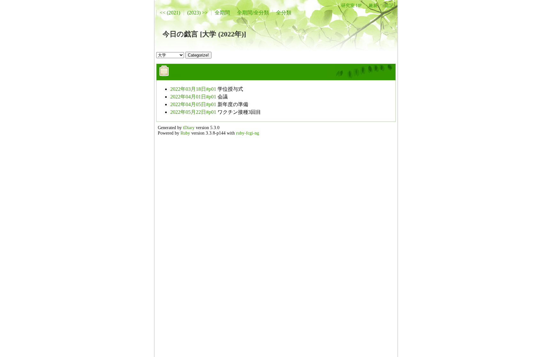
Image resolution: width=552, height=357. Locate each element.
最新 (373, 5)
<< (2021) (170, 12)
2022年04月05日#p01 (193, 104)
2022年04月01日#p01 (193, 96)
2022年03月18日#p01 (193, 89)
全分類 (283, 12)
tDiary (189, 127)
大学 (175, 75)
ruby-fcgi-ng (247, 133)
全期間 (222, 12)
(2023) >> (197, 12)
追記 (389, 5)
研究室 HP (351, 5)
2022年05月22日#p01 (193, 112)
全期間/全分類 (253, 12)
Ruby (185, 133)
